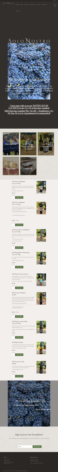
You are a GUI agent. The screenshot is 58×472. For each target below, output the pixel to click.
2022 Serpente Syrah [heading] (18, 361)
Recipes (38, 4)
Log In (55, 0)
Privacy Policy (6, 459)
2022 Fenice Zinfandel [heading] (18, 181)
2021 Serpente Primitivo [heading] (19, 293)
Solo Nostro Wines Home (8, 4)
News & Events (33, 4)
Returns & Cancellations (9, 462)
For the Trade (44, 4)
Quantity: (13, 195)
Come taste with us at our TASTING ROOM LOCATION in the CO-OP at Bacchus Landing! (29, 107)
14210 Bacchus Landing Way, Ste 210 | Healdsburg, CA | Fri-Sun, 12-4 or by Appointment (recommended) (29, 112)
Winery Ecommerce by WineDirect (22, 470)
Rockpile (14, 295)
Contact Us (17, 10)
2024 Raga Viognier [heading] (17, 342)
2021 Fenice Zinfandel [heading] (18, 202)
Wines (21, 4)
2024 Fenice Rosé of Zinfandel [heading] (20, 230)
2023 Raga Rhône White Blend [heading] (20, 252)
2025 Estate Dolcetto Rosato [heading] (20, 274)
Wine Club (26, 4)
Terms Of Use (6, 460)
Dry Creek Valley (16, 183)
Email (19, 444)
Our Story (17, 4)
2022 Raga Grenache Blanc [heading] (20, 321)
